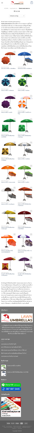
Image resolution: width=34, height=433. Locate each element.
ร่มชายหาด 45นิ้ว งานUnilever (25, 68)
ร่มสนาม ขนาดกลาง (26, 426)
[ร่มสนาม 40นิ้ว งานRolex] (25, 80)
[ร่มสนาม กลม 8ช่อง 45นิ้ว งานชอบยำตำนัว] (25, 240)
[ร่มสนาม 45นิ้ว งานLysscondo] (8, 171)
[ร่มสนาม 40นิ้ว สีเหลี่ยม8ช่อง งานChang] (25, 125)
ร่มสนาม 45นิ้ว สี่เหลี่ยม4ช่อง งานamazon (24, 204)
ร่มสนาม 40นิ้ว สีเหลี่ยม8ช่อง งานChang (24, 136)
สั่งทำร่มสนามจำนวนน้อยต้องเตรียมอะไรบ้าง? (13, 353)
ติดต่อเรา (14, 428)
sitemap (20, 428)
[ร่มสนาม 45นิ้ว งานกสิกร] (25, 171)
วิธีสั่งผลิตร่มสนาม (26, 427)
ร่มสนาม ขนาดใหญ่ (8, 427)
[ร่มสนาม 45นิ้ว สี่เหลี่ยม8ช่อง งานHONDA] (25, 217)
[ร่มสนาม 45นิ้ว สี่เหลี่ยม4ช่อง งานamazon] (25, 193)
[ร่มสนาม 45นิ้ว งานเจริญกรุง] (8, 193)
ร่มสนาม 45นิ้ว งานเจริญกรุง (7, 204)
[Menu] (2, 3)
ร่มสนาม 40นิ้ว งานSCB (6, 112)
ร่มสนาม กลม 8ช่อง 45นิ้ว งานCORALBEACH (7, 251)
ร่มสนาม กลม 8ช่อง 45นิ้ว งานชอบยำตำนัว (25, 251)
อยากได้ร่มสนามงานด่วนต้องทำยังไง (11, 347)
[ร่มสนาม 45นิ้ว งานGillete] (25, 148)
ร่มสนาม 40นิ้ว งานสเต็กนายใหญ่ (24, 113)
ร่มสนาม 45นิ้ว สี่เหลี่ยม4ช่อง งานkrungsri (7, 228)
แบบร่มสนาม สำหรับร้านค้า (8, 344)
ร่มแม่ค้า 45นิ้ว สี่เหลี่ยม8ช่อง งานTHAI (24, 274)
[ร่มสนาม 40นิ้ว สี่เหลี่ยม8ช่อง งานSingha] (8, 148)
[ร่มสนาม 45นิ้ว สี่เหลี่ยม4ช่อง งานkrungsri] (8, 217)
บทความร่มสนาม (17, 427)
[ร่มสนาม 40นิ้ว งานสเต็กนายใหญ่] (25, 102)
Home (6, 8)
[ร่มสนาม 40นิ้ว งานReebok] (8, 80)
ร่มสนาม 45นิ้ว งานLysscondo (8, 182)
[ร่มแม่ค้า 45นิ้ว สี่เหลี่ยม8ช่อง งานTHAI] (25, 263)
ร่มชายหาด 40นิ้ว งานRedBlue (8, 68)
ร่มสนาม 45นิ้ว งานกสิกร (23, 182)
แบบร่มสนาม (13, 8)
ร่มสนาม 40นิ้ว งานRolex (23, 90)
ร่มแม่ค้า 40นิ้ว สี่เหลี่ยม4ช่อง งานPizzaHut (8, 274)
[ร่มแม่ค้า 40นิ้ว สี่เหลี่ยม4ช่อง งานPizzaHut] (8, 263)
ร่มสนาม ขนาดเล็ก (17, 426)
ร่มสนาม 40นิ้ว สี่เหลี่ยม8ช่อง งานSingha (7, 159)
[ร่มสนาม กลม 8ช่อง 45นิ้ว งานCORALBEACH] (8, 240)
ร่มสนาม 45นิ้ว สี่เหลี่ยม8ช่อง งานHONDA (24, 228)
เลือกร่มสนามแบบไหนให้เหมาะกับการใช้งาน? (14, 350)
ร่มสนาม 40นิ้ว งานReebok (7, 90)
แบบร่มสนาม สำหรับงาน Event (9, 356)
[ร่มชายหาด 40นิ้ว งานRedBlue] (8, 58)
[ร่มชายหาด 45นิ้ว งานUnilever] (25, 58)
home (3, 426)
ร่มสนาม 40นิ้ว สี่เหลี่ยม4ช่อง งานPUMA (7, 136)
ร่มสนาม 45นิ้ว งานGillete (24, 158)
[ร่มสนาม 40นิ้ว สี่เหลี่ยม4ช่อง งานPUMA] (8, 125)
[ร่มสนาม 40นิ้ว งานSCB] (8, 102)
